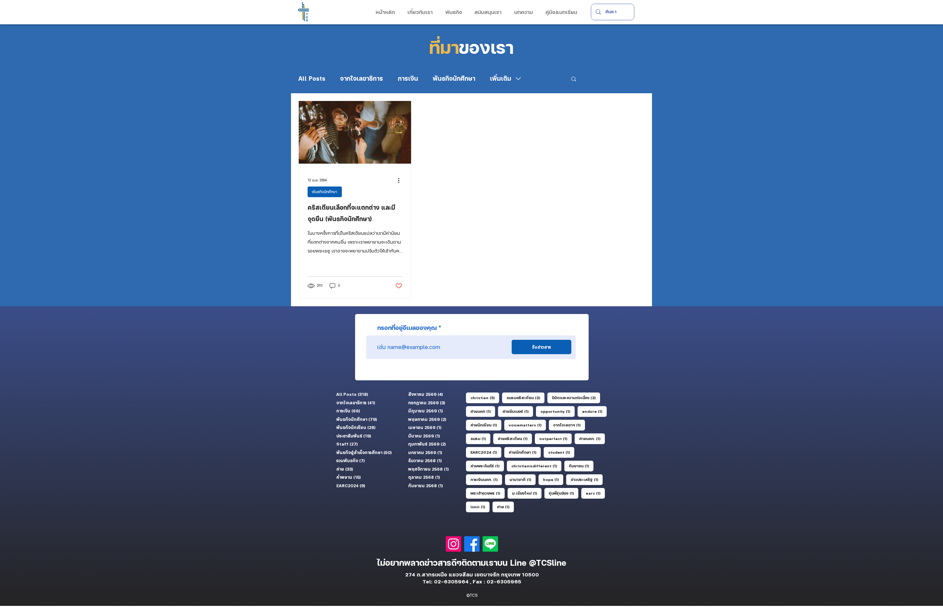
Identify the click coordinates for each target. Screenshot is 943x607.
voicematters (527, 425)
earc (595, 493)
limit (480, 506)
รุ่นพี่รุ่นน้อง (563, 493)
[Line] (490, 544)
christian (484, 397)
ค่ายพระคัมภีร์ (487, 465)
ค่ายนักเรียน (485, 425)
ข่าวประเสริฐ (587, 479)
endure (594, 411)
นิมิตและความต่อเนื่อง (576, 397)
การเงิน (408, 78)
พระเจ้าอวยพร (487, 493)
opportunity (557, 411)
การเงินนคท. (486, 479)
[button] (419, 12)
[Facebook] (472, 544)
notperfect (555, 438)
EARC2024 (485, 452)
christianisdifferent (536, 465)
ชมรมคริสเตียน (525, 397)
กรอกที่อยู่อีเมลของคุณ (407, 328)
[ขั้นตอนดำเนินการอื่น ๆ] (401, 180)
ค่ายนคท (482, 411)
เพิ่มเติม (500, 78)
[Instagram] (453, 544)
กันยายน (581, 465)
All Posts (311, 78)
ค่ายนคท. (592, 438)
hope (553, 479)
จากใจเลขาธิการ (361, 78)
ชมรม (480, 438)
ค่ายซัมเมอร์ (517, 411)
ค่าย (505, 506)
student (561, 452)
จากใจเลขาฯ (569, 425)
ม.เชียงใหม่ (526, 493)
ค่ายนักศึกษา (525, 452)
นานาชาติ (522, 479)
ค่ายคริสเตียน (515, 438)
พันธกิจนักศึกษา (454, 78)
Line (519, 562)
